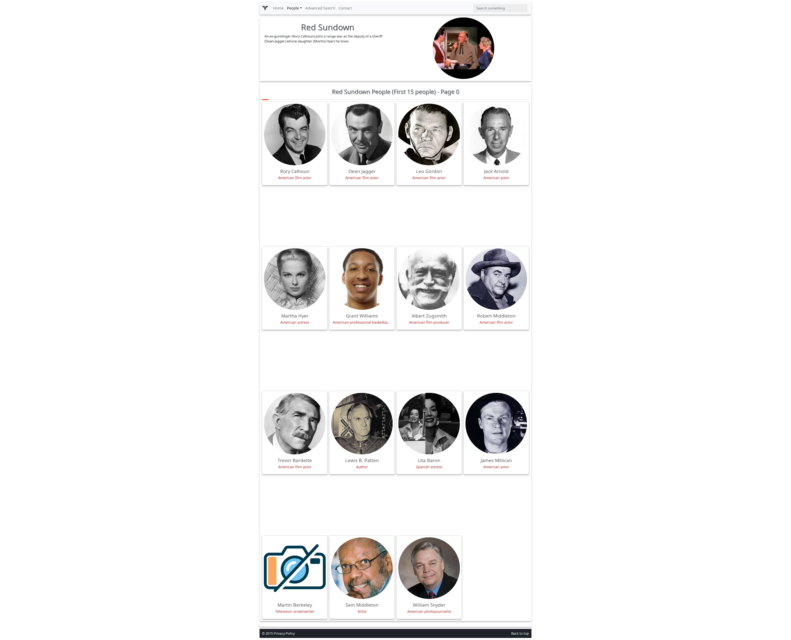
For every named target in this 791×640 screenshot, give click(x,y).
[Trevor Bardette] (294, 423)
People (293, 8)
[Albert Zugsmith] (429, 279)
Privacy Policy (284, 633)
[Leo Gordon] (429, 134)
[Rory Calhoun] (294, 134)
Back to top (520, 633)
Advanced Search (320, 8)
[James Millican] (496, 423)
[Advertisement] (395, 216)
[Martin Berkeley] (294, 568)
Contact (345, 8)
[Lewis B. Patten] (361, 423)
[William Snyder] (429, 568)
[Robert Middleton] (496, 279)
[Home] (265, 8)
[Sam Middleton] (361, 568)
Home (278, 8)
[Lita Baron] (429, 423)
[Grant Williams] (361, 279)
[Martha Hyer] (294, 279)
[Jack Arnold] (496, 134)
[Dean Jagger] (361, 134)
